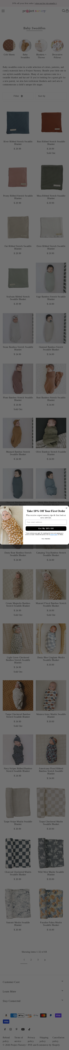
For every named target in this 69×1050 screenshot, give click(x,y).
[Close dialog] (66, 508)
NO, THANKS (46, 538)
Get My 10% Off (46, 528)
